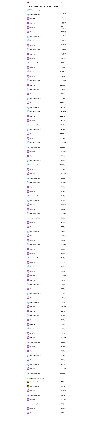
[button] (62, 2)
